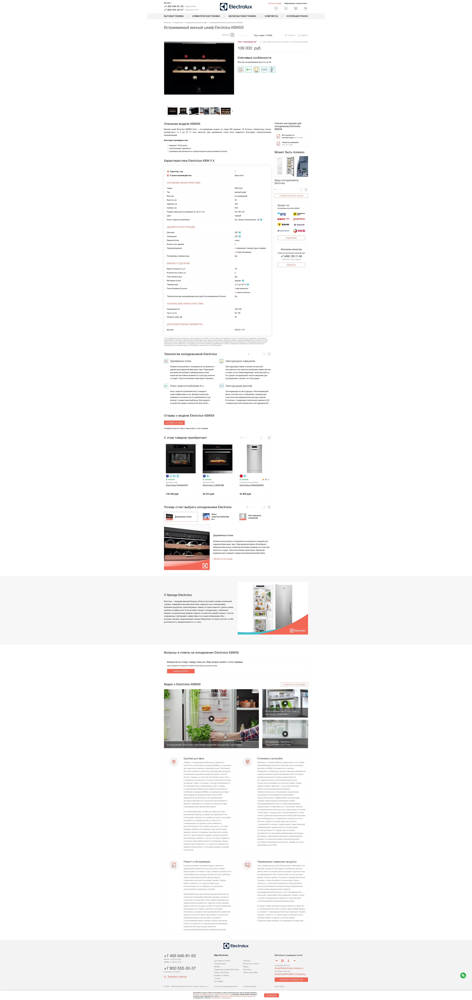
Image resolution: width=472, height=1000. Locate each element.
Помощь (246, 961)
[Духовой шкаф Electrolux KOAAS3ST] (180, 458)
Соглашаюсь (271, 995)
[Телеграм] (294, 961)
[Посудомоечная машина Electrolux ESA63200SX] (254, 458)
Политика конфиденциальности (226, 986)
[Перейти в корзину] (295, 8)
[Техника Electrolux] (236, 7)
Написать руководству (291, 980)
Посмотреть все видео (294, 685)
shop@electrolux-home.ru (289, 968)
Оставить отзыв (174, 423)
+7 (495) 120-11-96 (291, 256)
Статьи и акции (274, 3)
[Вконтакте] (277, 961)
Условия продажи (249, 986)
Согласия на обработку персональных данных (236, 996)
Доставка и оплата (222, 961)
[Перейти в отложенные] (276, 8)
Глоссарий (218, 981)
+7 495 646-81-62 (174, 6)
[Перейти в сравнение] (285, 8)
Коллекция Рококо (297, 16)
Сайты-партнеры (250, 972)
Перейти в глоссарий (222, 559)
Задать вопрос (180, 671)
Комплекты (271, 16)
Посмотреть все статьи (291, 196)
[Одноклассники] (288, 961)
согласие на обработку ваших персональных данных (212, 994)
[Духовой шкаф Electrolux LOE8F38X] (217, 458)
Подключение (220, 964)
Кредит (217, 967)
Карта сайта (279, 986)
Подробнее (291, 238)
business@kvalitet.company (290, 974)
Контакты (247, 970)
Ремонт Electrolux (221, 972)
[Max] (282, 961)
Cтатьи (217, 978)
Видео (246, 967)
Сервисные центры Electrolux (226, 970)
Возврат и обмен (221, 975)
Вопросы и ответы (251, 964)
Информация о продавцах (221, 998)
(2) (268, 479)
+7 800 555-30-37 (174, 9)
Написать (291, 265)
